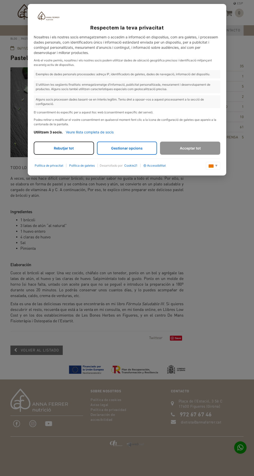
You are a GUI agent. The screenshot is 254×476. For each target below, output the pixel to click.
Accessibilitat (156, 165)
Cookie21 (130, 165)
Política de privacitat (49, 165)
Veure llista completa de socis (90, 132)
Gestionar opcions (127, 148)
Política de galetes (82, 165)
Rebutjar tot (64, 148)
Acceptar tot (190, 148)
